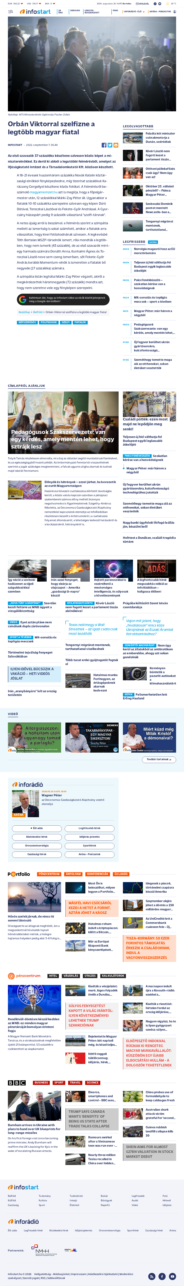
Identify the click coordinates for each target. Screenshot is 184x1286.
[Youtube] (172, 1276)
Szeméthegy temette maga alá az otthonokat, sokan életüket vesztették (147, 507)
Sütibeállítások (56, 1278)
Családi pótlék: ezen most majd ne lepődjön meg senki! (145, 424)
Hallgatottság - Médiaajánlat (51, 1274)
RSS (43, 1278)
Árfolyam (73, 874)
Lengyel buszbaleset (92, 12)
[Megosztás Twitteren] (110, 145)
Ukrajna (75, 11)
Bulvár (104, 1196)
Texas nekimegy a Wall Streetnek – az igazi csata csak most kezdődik (93, 629)
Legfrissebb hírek (33, 1230)
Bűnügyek (106, 1200)
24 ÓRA (153, 242)
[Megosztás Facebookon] (104, 145)
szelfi (66, 322)
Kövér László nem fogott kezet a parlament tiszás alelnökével (91, 607)
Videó (135, 1205)
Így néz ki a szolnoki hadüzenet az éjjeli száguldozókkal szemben (21, 586)
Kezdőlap (24, 312)
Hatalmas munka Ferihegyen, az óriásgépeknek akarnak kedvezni (105, 683)
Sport (58, 1082)
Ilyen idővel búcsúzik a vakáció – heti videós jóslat (32, 674)
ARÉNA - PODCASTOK (160, 12)
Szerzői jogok (31, 1278)
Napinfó (105, 1205)
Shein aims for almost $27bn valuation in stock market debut (149, 1152)
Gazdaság (13, 1205)
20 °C (172, 4)
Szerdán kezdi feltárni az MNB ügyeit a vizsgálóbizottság (32, 607)
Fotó (165, 1196)
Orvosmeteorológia (110, 1230)
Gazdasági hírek (154, 1230)
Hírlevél (167, 1200)
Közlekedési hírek (58, 1230)
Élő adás (38, 828)
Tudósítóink (76, 1196)
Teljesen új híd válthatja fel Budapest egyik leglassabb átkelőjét (142, 441)
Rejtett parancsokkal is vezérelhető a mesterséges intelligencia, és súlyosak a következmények (111, 588)
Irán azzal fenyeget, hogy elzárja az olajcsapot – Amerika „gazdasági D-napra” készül (65, 588)
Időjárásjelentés (83, 1230)
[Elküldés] (116, 145)
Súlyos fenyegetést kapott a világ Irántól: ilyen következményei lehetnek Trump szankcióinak (91, 1015)
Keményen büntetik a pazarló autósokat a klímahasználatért (163, 676)
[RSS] (151, 1276)
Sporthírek (133, 1230)
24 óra (60, 12)
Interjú (73, 1200)
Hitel (53, 976)
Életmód (74, 1205)
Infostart (15, 145)
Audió (135, 1200)
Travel (75, 1082)
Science (92, 1082)
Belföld (37, 312)
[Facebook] (162, 1276)
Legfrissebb (138, 1196)
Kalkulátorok (113, 976)
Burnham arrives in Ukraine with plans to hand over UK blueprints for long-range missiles (34, 1129)
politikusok (49, 322)
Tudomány (45, 1196)
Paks (115, 11)
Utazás (90, 976)
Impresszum (78, 1274)
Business (41, 1082)
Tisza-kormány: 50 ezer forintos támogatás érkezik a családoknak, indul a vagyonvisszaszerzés (148, 948)
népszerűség (27, 322)
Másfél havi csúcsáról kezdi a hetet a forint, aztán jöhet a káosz (90, 908)
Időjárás (167, 1205)
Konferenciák (97, 874)
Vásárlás (71, 976)
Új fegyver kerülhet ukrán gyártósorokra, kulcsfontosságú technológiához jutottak (146, 488)
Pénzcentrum (49, 874)
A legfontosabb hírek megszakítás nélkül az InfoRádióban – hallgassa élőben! (152, 586)
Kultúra (43, 1200)
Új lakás (121, 874)
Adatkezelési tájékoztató (103, 1274)
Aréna (172, 1230)
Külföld (12, 1200)
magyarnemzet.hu (43, 192)
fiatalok (80, 322)
